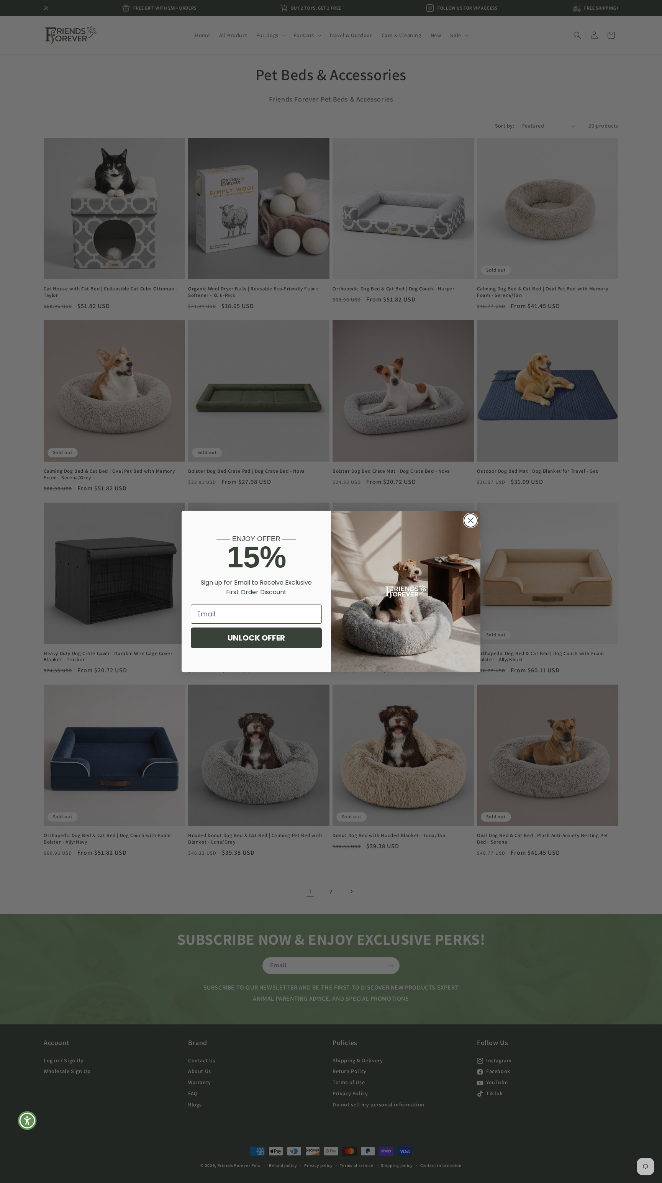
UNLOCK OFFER (256, 637)
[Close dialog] (470, 520)
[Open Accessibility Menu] (27, 1120)
